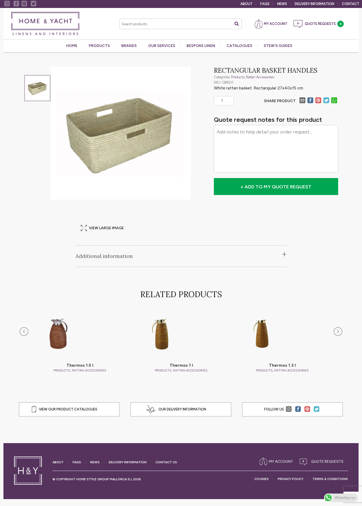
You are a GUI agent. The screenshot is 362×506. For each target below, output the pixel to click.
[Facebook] (310, 101)
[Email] (302, 101)
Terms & (330, 479)
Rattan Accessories (260, 77)
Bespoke (201, 46)
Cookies (261, 479)
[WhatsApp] (334, 101)
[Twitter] (326, 101)
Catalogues (239, 46)
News (282, 4)
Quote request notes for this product (268, 119)
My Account (275, 24)
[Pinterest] (318, 101)
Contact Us (166, 462)
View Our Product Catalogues (68, 409)
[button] (24, 332)
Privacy (290, 479)
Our (161, 46)
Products (99, 46)
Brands (129, 46)
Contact (350, 4)
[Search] (237, 23)
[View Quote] (322, 461)
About (246, 4)
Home (71, 46)
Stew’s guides (278, 46)
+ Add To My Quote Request (275, 187)
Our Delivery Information (182, 409)
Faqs (265, 4)
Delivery (314, 4)
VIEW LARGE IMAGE (106, 228)
